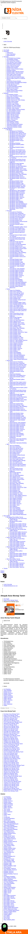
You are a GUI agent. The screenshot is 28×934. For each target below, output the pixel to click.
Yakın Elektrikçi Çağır (9, 861)
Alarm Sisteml (7, 867)
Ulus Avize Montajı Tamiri (10, 777)
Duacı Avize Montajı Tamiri (11, 753)
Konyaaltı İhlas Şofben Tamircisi (18, 536)
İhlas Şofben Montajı (9, 901)
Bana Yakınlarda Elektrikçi (11, 829)
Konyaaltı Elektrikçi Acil (16, 260)
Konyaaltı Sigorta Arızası (16, 245)
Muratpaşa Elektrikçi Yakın (17, 173)
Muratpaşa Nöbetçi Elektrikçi (17, 191)
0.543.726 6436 (8, 41)
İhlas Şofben (7, 515)
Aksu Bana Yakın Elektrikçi (17, 483)
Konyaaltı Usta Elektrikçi (16, 279)
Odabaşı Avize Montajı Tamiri (11, 768)
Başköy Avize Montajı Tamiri (11, 739)
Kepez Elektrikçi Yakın (15, 326)
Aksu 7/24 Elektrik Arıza (16, 461)
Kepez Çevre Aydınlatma (16, 295)
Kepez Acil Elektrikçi (15, 290)
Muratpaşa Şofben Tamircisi (17, 197)
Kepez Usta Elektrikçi (15, 352)
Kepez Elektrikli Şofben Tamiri (17, 302)
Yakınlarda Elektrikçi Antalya (14, 127)
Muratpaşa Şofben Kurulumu (17, 193)
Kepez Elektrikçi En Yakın (16, 337)
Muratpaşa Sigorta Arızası (16, 167)
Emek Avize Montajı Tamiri (11, 761)
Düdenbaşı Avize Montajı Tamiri (12, 758)
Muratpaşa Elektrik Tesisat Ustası (18, 170)
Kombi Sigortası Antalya (13, 83)
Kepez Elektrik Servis (15, 329)
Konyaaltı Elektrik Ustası (16, 259)
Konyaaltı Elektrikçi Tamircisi (17, 264)
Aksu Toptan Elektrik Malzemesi (18, 514)
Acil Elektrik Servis (9, 830)
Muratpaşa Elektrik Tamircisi (17, 177)
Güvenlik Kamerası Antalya (14, 75)
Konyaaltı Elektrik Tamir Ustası (18, 247)
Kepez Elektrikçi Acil (15, 335)
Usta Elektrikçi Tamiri (9, 888)
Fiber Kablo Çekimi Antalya (14, 74)
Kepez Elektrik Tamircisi (16, 331)
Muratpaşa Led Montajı (16, 164)
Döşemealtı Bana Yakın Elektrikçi (18, 406)
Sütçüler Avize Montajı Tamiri (11, 772)
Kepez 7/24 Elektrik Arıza (16, 305)
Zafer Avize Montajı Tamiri (10, 787)
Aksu (8, 444)
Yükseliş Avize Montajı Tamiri (11, 785)
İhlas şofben (7, 917)
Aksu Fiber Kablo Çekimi (16, 459)
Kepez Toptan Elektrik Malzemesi (18, 359)
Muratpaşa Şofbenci (15, 200)
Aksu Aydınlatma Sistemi (16, 449)
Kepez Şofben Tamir (15, 349)
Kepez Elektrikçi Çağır (15, 336)
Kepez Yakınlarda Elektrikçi (17, 358)
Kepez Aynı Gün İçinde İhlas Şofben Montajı (17, 539)
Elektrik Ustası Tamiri (9, 849)
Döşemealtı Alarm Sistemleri (17, 363)
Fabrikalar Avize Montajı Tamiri (12, 716)
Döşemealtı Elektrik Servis (17, 407)
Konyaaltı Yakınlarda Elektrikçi (18, 285)
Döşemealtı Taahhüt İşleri (16, 403)
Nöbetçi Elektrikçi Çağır (10, 865)
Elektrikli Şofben (8, 913)
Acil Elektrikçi (7, 689)
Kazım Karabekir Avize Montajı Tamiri (13, 751)
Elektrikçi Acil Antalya (12, 102)
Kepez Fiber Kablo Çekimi (17, 306)
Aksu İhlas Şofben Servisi (13, 559)
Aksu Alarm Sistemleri (15, 447)
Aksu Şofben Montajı (15, 501)
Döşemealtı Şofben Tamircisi (17, 429)
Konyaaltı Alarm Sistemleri (17, 213)
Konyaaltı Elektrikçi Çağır (16, 262)
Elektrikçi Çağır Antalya (13, 104)
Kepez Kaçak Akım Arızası (16, 313)
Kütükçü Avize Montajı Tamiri (11, 762)
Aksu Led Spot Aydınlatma (17, 475)
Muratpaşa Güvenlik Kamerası (18, 152)
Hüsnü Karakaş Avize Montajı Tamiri (13, 743)
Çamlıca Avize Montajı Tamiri (11, 745)
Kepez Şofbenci (14, 351)
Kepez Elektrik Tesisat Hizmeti (18, 299)
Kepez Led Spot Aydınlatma (17, 320)
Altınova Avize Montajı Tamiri (11, 726)
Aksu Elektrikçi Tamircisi (16, 494)
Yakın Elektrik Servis (9, 832)
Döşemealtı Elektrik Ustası (17, 413)
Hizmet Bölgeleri (8, 128)
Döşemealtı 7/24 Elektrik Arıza (17, 375)
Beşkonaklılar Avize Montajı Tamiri (13, 789)
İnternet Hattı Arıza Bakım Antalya (15, 77)
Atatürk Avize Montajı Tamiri (11, 729)
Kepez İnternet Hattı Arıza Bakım (18, 309)
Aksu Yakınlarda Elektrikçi (16, 513)
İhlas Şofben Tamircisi (9, 898)
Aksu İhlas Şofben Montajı (16, 564)
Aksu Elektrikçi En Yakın (16, 493)
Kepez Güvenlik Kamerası (16, 308)
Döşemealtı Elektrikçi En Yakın (18, 417)
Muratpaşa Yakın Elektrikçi (17, 202)
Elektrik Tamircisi (8, 693)
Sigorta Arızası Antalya (13, 88)
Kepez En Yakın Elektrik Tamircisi (18, 340)
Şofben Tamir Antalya (12, 119)
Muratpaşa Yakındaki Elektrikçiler (18, 204)
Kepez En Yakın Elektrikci (16, 341)
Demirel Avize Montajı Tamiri (11, 750)
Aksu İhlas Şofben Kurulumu (17, 563)
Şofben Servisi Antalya (13, 116)
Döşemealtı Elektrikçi (15, 374)
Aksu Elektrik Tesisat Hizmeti (17, 455)
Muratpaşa (9, 129)
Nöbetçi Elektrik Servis (10, 833)
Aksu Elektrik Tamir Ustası (16, 478)
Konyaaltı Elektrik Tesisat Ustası (18, 248)
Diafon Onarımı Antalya (13, 66)
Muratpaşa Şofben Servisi (16, 196)
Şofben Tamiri (7, 892)
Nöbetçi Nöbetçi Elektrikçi (10, 880)
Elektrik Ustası (7, 694)
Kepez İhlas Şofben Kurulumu (17, 541)
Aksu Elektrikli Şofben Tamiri (17, 457)
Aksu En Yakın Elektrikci (16, 497)
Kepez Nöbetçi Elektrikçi (16, 343)
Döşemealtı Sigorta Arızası (17, 398)
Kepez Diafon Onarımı (15, 297)
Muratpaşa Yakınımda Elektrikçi (18, 205)
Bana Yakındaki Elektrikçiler (11, 824)
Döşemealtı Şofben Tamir (16, 430)
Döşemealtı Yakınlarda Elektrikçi (18, 443)
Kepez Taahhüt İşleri (15, 325)
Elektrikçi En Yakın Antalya (14, 105)
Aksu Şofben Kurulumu (16, 499)
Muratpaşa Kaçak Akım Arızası (18, 159)
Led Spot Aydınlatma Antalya (14, 86)
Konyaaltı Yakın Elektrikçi (16, 281)
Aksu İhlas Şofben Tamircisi (17, 567)
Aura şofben (7, 915)
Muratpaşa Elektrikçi (15, 143)
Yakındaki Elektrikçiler (9, 822)
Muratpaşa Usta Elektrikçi (16, 201)
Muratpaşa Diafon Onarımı (16, 137)
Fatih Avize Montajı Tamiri (10, 719)
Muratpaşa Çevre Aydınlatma (17, 136)
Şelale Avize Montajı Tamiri (11, 774)
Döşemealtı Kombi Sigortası (17, 394)
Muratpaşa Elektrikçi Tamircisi (17, 186)
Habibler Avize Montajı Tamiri (11, 741)
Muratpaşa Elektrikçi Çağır (17, 183)
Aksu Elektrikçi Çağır (15, 491)
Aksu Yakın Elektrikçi (15, 509)
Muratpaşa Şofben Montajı (16, 194)
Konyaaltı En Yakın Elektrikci (17, 268)
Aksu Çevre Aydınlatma (16, 451)
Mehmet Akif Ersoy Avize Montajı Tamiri (14, 765)
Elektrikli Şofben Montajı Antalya (15, 71)
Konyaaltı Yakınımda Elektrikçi (18, 283)
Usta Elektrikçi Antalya (12, 121)
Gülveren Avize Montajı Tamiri (11, 733)
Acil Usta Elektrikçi (9, 882)
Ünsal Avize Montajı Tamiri (11, 778)
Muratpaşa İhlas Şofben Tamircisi (18, 526)
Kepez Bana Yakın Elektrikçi (17, 328)
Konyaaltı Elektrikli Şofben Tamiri (18, 227)
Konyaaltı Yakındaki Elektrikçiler (18, 282)
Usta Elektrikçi (7, 884)
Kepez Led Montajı (14, 318)
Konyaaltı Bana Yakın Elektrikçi (18, 252)
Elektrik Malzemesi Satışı (10, 909)
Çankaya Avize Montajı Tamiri (11, 747)
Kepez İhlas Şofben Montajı (17, 542)
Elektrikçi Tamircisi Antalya (14, 106)
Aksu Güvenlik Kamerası (16, 463)
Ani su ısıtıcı (7, 918)
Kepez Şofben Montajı (15, 345)
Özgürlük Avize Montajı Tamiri (11, 769)
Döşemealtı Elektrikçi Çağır (17, 416)
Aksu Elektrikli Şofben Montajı (17, 460)
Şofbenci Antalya (11, 120)
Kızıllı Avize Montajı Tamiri (10, 754)
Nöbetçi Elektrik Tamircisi (10, 841)
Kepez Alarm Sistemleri (16, 291)
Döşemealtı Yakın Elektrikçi (17, 434)
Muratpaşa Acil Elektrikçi (16, 131)
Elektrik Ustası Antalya (12, 101)
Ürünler (6, 568)
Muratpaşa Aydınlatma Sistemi (18, 135)
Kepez (8, 289)
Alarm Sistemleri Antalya (13, 61)
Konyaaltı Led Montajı (15, 243)
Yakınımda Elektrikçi (9, 825)
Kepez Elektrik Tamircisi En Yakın (18, 332)
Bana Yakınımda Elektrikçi (10, 826)
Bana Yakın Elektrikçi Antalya (14, 96)
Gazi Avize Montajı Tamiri (10, 724)
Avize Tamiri (7, 702)
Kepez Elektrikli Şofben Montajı (18, 304)
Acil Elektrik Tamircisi (9, 837)
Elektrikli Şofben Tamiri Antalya (15, 73)
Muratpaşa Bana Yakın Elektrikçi (18, 174)
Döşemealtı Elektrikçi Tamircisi (18, 418)
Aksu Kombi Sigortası (15, 472)
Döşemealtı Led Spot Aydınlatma (18, 397)
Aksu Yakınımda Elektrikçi (16, 511)
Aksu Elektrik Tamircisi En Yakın (18, 487)
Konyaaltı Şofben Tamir (16, 277)
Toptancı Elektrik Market (10, 911)
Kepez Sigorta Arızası (15, 321)
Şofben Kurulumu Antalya (13, 113)
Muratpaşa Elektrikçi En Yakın (17, 185)
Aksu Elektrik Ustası (15, 488)
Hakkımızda (10, 52)
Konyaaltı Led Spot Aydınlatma (18, 244)
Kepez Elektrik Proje (15, 298)
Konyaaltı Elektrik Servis (16, 254)
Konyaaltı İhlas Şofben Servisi (14, 528)
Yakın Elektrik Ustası (9, 845)
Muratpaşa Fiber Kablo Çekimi (18, 151)
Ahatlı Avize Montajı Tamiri (11, 718)
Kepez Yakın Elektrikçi (15, 353)
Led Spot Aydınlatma (9, 818)
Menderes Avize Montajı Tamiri (12, 766)
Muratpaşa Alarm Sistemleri (17, 132)
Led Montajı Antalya (12, 85)
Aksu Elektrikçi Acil (15, 490)
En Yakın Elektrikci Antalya (14, 110)
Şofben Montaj (7, 698)
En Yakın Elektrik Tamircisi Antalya (16, 109)
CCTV (5, 815)
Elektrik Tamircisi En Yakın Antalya (16, 100)
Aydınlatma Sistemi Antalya (14, 63)
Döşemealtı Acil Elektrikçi (16, 362)
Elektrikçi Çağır (8, 863)
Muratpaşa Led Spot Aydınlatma (18, 166)
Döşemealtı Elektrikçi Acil (16, 414)
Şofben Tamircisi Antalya (13, 117)
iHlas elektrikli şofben (9, 919)
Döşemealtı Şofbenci (15, 432)
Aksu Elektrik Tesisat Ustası (17, 479)
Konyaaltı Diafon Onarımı (16, 218)
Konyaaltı (9, 210)
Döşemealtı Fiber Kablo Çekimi (18, 382)
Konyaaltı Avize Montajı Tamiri (17, 214)
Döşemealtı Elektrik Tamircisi (17, 409)
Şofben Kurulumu (8, 697)
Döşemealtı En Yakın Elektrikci (18, 422)
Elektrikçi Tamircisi (8, 871)
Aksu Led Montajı (14, 474)
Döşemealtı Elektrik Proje (16, 370)
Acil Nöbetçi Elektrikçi (9, 876)
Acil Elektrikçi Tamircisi (10, 868)
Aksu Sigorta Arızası (15, 476)
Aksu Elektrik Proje (15, 453)
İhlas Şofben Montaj (9, 896)
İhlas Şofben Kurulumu (10, 895)
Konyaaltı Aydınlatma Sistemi (17, 216)
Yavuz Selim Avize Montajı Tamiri (12, 781)
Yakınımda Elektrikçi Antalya (14, 125)
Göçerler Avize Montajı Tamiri (11, 727)
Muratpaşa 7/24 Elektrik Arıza (17, 150)
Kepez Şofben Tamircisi (16, 348)
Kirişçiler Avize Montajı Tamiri (11, 757)
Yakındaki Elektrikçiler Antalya (15, 124)
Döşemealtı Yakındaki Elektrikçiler (15, 437)
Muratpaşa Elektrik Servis (16, 175)
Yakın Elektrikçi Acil (9, 852)
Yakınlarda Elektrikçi (9, 828)
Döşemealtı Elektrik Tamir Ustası (18, 399)
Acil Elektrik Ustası (9, 844)
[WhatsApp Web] (4, 927)
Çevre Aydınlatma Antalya (13, 65)
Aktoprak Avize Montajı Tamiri (11, 720)
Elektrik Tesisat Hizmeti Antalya (15, 69)
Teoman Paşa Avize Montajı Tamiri (13, 776)
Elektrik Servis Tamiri (9, 836)
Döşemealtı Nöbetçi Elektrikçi (17, 424)
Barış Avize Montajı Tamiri (10, 737)
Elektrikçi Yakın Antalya (13, 108)
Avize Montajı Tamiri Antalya (14, 62)
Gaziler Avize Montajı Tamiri (11, 791)
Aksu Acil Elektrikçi (15, 445)
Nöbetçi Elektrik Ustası (10, 848)
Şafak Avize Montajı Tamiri (11, 773)
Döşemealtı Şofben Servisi (17, 428)
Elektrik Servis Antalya (12, 97)
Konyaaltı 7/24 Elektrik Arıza (17, 228)
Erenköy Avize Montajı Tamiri (11, 764)
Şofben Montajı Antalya (13, 115)
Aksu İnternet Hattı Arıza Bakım (18, 464)
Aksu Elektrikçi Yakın (15, 482)
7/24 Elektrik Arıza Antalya (13, 58)
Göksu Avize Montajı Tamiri (11, 730)
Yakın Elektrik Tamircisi (10, 838)
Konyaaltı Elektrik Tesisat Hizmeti (18, 221)
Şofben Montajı (8, 890)
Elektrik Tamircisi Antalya (13, 98)
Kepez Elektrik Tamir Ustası (17, 322)
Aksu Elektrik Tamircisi (16, 486)
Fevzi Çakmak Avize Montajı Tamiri (13, 722)
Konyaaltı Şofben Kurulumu (17, 271)
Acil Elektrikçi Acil (8, 851)
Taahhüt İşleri (7, 820)
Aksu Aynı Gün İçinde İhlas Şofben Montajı (17, 561)
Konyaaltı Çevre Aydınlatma (17, 217)
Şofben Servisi (7, 891)
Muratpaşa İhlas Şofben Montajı (18, 524)
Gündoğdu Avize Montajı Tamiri (12, 735)
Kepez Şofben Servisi (15, 347)
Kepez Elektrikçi (14, 301)
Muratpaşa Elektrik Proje (16, 139)
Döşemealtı (10, 360)
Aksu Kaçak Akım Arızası (16, 468)
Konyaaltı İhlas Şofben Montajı (18, 533)
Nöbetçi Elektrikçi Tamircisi (11, 874)
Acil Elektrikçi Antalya (12, 59)
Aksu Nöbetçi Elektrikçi (16, 498)
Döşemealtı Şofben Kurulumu (17, 425)
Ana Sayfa (6, 50)
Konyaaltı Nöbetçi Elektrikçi (17, 270)
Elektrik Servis (7, 692)
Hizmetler (6, 56)
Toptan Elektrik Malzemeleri (11, 907)
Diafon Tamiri (7, 814)
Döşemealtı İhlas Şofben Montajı (18, 553)
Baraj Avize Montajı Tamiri (10, 734)
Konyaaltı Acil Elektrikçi (16, 212)
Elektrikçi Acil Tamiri (9, 859)
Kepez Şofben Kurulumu (16, 344)
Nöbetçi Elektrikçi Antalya (13, 112)
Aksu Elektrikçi (13, 456)
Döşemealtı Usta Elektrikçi (17, 433)
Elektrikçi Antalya (11, 70)
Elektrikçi (6, 93)
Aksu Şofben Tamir (15, 505)
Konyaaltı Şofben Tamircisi (17, 275)
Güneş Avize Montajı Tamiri (11, 738)
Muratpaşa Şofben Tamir (16, 198)
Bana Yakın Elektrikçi (9, 821)
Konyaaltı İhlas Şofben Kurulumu (18, 532)
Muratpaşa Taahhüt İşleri (16, 171)
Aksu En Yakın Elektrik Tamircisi (18, 495)
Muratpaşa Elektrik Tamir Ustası (18, 169)
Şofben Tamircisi (8, 700)
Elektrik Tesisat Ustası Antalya (14, 90)
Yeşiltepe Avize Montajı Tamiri (11, 783)
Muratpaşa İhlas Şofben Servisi (15, 517)
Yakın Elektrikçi (8, 690)
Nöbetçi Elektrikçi (8, 696)
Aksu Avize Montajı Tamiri (16, 448)
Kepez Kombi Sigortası (16, 317)
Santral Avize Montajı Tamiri (11, 770)
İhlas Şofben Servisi (9, 905)
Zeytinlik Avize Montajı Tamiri (11, 788)
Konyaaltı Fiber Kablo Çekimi (17, 229)
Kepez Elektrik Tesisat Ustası (17, 324)
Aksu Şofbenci (13, 506)
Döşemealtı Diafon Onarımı (17, 368)
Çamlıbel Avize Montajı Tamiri (11, 742)
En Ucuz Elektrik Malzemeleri (11, 910)
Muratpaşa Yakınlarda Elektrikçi (18, 206)
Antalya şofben (7, 914)
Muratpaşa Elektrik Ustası (16, 181)
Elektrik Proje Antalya (12, 67)
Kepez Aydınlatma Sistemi (16, 294)
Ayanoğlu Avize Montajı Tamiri (12, 731)
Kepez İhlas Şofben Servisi (14, 537)
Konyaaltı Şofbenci (15, 278)
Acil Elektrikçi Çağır (9, 860)
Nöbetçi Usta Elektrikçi (10, 887)
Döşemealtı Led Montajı (16, 395)
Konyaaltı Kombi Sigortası (16, 241)
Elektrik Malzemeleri (9, 906)
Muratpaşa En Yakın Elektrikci (17, 190)
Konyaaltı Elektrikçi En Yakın (17, 263)
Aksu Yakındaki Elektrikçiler (17, 510)
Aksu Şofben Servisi (15, 502)
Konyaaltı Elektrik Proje (16, 220)
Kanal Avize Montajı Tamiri (11, 746)
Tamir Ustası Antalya (12, 89)
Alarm (5, 875)
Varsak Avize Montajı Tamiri (11, 780)
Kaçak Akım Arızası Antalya (14, 81)
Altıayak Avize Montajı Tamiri (11, 723)
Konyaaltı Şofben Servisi (16, 274)
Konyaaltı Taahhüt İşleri (16, 250)
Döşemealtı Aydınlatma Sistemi (18, 366)
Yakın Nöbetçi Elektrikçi (10, 878)
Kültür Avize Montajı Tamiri (11, 760)
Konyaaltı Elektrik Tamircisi (17, 255)
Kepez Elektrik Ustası (15, 333)
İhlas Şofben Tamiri (9, 903)
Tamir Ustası (7, 701)
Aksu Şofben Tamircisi (15, 503)
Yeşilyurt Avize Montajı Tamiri (11, 784)
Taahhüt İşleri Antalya (12, 92)
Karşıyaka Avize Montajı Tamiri (12, 749)
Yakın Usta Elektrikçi (9, 883)
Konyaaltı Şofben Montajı (16, 272)
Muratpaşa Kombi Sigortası (17, 163)
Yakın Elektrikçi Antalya (13, 123)
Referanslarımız (11, 55)
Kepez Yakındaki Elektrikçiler (17, 355)
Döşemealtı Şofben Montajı (17, 426)
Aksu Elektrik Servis (15, 484)
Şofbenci (6, 894)
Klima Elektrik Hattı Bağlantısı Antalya (17, 82)
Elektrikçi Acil (7, 853)
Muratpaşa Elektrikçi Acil (16, 182)
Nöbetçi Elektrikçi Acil (9, 856)
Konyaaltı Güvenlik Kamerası (17, 231)
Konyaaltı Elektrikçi (15, 223)
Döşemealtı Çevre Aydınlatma (17, 367)
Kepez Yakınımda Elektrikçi (17, 356)
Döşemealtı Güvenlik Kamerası (18, 383)
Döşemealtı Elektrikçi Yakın (17, 405)
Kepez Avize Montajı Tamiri (17, 293)
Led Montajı (7, 817)
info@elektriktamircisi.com (10, 586)
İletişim (2, 571)
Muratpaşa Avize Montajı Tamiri (18, 133)
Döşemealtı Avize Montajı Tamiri (18, 364)
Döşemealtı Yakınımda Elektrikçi (18, 439)
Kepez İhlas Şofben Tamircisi (17, 545)
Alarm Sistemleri (8, 704)
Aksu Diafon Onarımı (15, 452)
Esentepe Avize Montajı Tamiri (12, 714)
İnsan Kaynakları (11, 54)
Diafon (5, 705)
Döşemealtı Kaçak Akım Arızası (18, 390)
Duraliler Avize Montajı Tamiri (11, 756)
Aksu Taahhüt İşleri (15, 480)
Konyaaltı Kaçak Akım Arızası (17, 237)
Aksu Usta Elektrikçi (15, 507)
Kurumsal (6, 51)
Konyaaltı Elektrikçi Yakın (16, 251)
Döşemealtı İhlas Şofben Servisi (15, 547)
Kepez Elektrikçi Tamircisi (16, 339)
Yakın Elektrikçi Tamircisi (10, 869)
